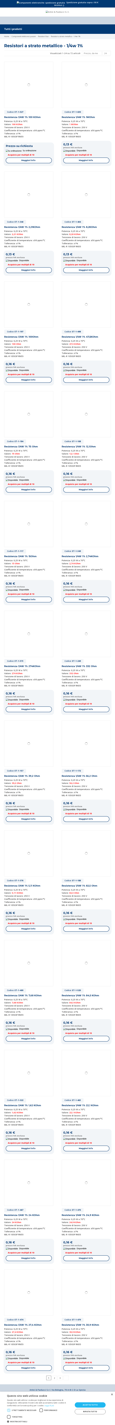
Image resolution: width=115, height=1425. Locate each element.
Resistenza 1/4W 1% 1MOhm (78, 117)
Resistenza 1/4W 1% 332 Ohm (79, 666)
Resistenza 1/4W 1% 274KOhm (22, 666)
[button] (39, 1421)
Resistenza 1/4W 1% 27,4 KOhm (23, 1325)
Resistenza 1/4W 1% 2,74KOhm (80, 556)
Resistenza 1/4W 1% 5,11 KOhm (22, 885)
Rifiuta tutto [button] (90, 1411)
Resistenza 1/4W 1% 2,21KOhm (22, 227)
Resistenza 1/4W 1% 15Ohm (20, 556)
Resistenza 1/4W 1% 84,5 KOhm (80, 995)
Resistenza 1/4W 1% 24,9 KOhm (80, 1215)
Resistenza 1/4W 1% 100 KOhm (22, 117)
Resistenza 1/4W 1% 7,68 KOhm (23, 995)
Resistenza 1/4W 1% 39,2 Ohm (22, 776)
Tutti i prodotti (13, 29)
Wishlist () (59, 5)
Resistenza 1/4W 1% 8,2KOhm (79, 227)
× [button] (112, 1395)
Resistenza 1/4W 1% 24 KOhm (22, 1215)
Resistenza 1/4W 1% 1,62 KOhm (22, 1105)
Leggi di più (49, 1405)
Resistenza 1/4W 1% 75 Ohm (21, 446)
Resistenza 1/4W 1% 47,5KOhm (80, 337)
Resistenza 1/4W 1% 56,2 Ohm (79, 776)
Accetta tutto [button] (90, 1405)
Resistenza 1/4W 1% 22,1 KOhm (80, 1105)
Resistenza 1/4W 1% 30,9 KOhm (80, 1325)
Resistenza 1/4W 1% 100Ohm (21, 337)
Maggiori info (28, 160)
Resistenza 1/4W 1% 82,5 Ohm (79, 885)
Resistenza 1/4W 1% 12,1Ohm (79, 446)
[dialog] (57, 1408)
